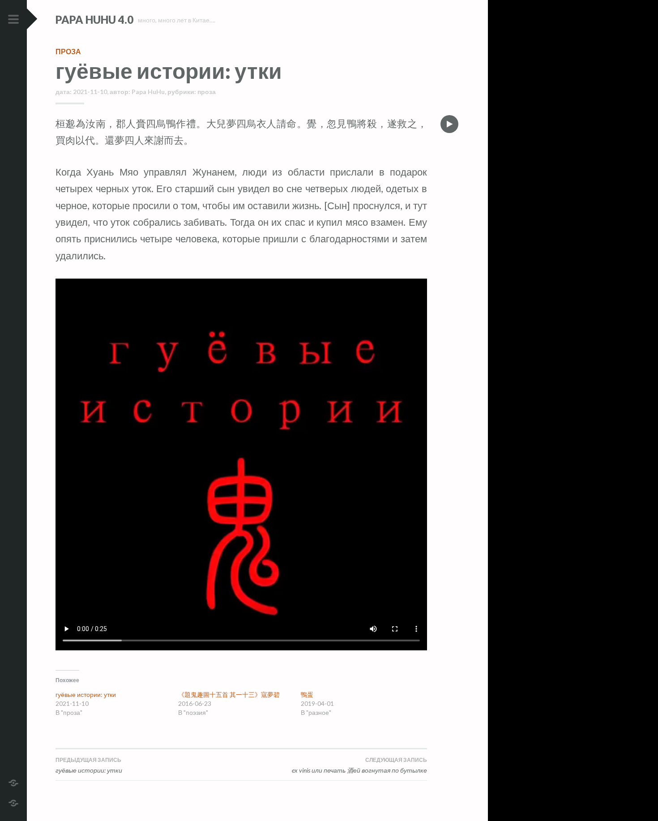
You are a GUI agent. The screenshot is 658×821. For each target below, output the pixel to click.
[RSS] (13, 802)
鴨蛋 (307, 694)
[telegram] (13, 782)
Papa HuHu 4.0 (94, 19)
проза (68, 51)
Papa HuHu (148, 91)
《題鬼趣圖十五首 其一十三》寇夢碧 (229, 694)
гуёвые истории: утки (86, 694)
